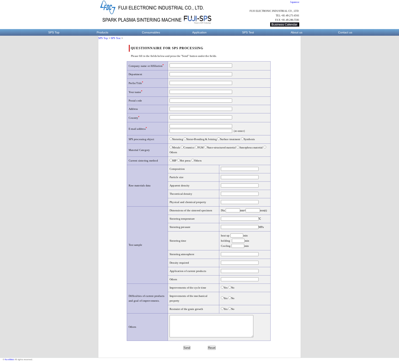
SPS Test (248, 32)
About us (296, 32)
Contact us (345, 32)
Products (102, 32)
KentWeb (9, 359)
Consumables (151, 32)
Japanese (294, 2)
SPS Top (53, 32)
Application (199, 32)
